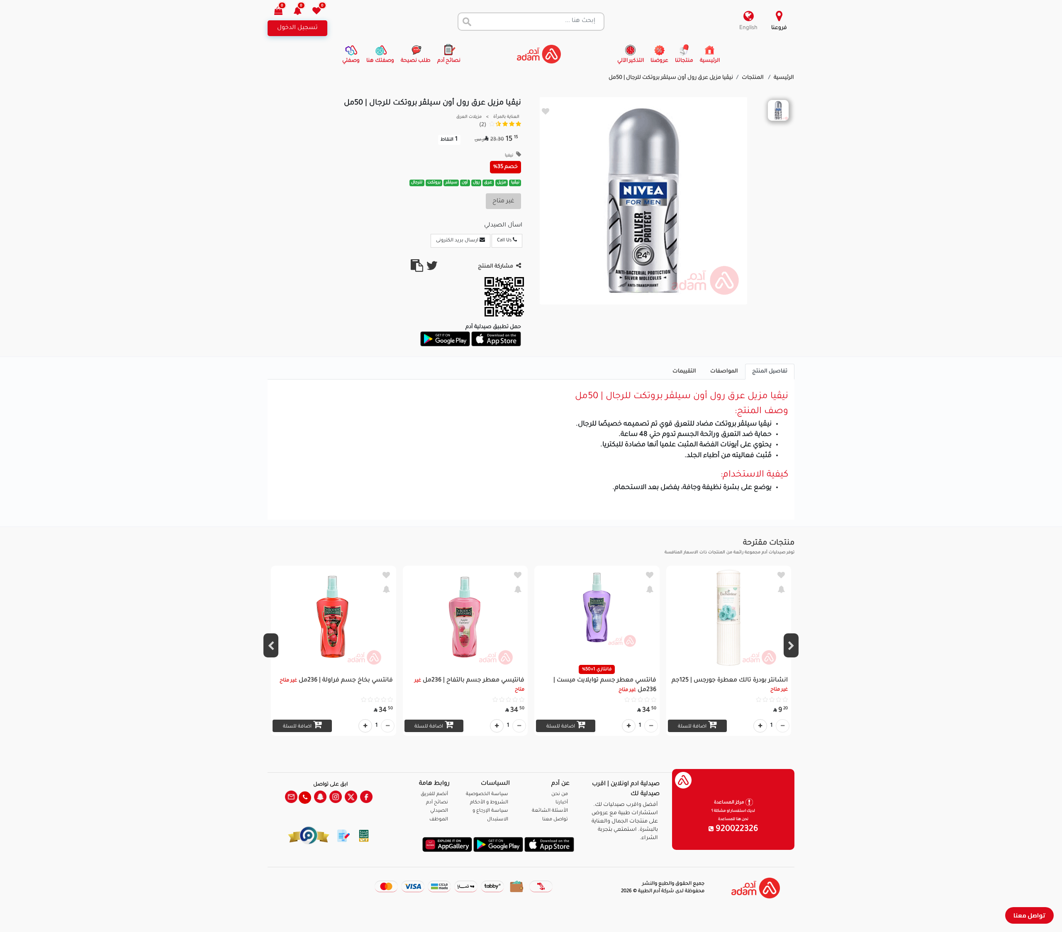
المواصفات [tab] (724, 372)
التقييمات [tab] (684, 372)
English (748, 28)
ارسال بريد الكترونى (458, 240)
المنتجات (753, 78)
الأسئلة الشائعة (550, 811)
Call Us (505, 240)
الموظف (438, 819)
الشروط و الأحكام (489, 802)
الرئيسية (784, 78)
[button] (302, 12)
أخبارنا (561, 802)
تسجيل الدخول (297, 28)
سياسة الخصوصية (487, 794)
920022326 (736, 829)
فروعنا (779, 28)
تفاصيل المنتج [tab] (769, 372)
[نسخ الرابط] (417, 269)
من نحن (559, 794)
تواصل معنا (1029, 915)
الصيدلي (439, 811)
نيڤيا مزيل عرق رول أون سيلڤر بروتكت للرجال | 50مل (671, 78)
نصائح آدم (437, 802)
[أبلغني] (781, 589)
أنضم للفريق (434, 794)
